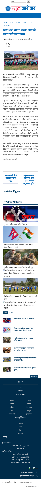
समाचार (12, 400)
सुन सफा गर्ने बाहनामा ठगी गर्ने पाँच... (24, 319)
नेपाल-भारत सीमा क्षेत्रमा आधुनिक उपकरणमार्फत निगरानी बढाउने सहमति (18, 246)
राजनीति (29, 400)
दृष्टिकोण (29, 404)
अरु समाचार (34, 376)
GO (28, 1)
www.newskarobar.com (20, 462)
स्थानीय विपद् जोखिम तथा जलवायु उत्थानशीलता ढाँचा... (24, 349)
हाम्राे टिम (20, 381)
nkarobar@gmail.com (20, 459)
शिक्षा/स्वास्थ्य (29, 407)
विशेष (20, 430)
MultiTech (36, 486)
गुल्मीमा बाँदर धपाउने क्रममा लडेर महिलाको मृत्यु (18, 267)
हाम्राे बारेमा (20, 423)
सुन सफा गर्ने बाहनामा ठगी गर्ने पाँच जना (16, 224)
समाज (12, 404)
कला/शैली (12, 414)
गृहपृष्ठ (6, 22)
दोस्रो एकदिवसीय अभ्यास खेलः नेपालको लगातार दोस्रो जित (20, 298)
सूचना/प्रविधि (29, 414)
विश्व (12, 410)
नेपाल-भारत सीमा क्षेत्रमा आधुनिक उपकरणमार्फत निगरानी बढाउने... (23, 329)
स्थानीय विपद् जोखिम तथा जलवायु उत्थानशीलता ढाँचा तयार (19, 275)
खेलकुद (29, 410)
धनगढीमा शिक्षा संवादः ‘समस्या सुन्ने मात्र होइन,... (25, 369)
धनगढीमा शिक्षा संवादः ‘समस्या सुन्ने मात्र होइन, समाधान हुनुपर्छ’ (20, 306)
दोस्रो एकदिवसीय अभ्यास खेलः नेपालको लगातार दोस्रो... (25, 359)
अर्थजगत (12, 407)
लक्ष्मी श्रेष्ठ (20, 390)
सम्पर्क (20, 427)
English (20, 433)
